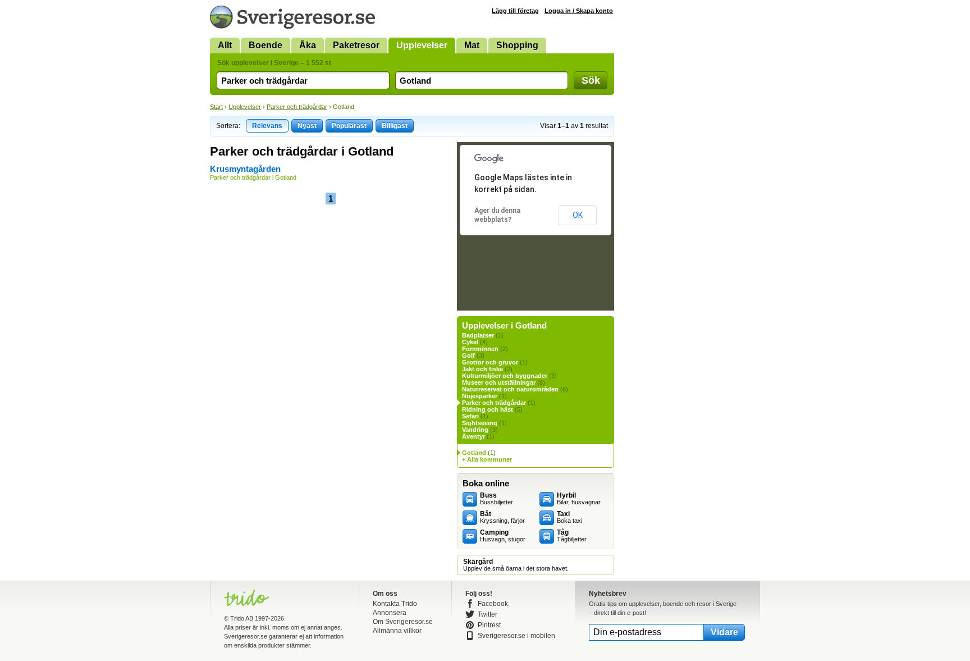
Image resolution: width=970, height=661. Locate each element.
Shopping (517, 45)
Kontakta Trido (395, 604)
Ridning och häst (487, 409)
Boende (265, 45)
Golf (468, 355)
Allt (225, 45)
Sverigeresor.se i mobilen (516, 636)
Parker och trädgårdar (297, 106)
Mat (471, 45)
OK (578, 215)
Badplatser (478, 335)
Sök (591, 80)
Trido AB (241, 618)
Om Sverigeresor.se (403, 622)
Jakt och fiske (482, 369)
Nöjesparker (479, 396)
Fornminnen (480, 348)
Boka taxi (569, 517)
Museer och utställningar (499, 382)
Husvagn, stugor (502, 536)
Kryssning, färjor (502, 517)
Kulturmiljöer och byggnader (504, 375)
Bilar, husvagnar (579, 498)
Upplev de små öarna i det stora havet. (516, 565)
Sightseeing (479, 423)
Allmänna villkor (397, 631)
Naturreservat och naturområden (510, 389)
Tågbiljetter (572, 536)
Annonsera (389, 613)
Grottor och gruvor (490, 362)
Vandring (475, 429)
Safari (470, 416)
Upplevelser (421, 45)
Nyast (307, 126)
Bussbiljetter (496, 498)
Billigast (395, 126)
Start (216, 106)
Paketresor (356, 45)
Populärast (349, 126)
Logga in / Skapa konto (579, 10)
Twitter (487, 614)
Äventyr (473, 436)
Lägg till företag (515, 10)
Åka (307, 45)
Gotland (474, 452)
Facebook (493, 604)
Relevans (267, 126)
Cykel (470, 342)
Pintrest (489, 625)
